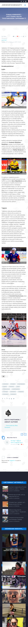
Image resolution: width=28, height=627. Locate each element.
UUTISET (4, 40)
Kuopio (11, 386)
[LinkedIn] (11, 398)
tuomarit (6, 394)
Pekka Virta (6, 389)
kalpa (5, 386)
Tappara (21, 391)
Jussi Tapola (21, 384)
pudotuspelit (16, 389)
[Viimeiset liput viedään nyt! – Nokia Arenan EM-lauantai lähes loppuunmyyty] (5, 504)
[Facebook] (21, 1)
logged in (12, 460)
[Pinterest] (7, 398)
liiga (18, 386)
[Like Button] (3, 376)
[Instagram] (26, 1)
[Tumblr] (9, 398)
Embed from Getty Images (7, 90)
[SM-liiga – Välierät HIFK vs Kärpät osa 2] (7, 443)
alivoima (6, 384)
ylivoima (13, 394)
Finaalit (13, 384)
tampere (13, 391)
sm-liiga (5, 391)
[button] (22, 434)
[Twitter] (23, 1)
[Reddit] (13, 398)
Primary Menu (25, 5)
